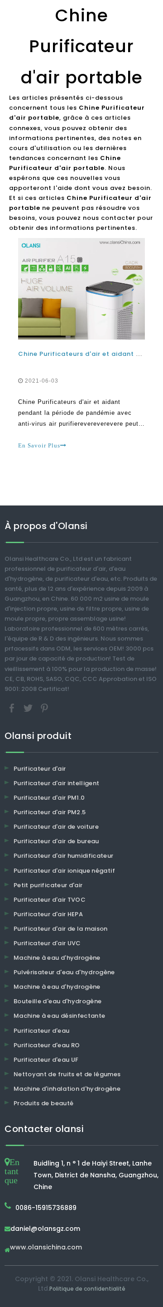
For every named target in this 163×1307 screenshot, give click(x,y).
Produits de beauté (43, 1103)
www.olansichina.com (46, 1248)
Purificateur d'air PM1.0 (49, 797)
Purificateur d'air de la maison (61, 928)
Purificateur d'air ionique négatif (64, 870)
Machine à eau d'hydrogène (57, 957)
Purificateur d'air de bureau (56, 841)
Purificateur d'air (40, 768)
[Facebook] (13, 707)
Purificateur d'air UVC (47, 943)
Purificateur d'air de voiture (56, 826)
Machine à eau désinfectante (59, 1015)
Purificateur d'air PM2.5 (50, 812)
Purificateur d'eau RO (47, 1045)
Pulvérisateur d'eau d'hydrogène (64, 972)
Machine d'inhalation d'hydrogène (67, 1088)
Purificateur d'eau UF (46, 1059)
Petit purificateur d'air (48, 885)
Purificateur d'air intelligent (57, 783)
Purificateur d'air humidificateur (64, 855)
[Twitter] (29, 707)
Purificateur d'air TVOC (50, 899)
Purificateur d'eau (41, 1030)
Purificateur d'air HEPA (48, 914)
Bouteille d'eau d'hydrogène (57, 1001)
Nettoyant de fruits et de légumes (67, 1074)
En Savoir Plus (39, 445)
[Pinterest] (44, 707)
